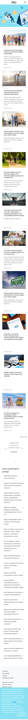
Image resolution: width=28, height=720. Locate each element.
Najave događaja (8, 682)
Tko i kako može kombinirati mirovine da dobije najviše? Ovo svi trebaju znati (14, 252)
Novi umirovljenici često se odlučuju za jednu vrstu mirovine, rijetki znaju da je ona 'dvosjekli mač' (14, 174)
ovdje (14, 702)
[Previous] (5, 448)
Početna (9, 15)
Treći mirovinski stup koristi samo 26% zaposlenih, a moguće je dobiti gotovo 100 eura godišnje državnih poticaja (14, 212)
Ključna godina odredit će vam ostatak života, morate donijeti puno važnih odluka (14, 133)
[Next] (22, 448)
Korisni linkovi (7, 684)
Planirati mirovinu (17, 15)
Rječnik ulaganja (8, 678)
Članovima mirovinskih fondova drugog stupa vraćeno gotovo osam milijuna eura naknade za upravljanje (14, 336)
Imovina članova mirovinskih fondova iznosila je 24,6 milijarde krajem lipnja (13, 92)
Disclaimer (5, 673)
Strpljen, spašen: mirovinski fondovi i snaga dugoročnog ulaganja (13, 374)
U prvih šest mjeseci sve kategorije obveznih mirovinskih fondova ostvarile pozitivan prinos (13, 415)
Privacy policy (7, 687)
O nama (4, 675)
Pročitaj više (7, 67)
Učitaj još (23, 437)
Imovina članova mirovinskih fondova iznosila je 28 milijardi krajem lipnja (13, 52)
